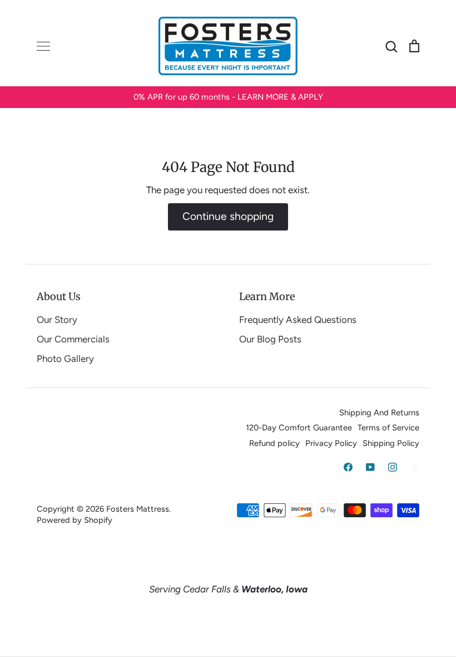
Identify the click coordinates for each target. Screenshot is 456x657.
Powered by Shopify (74, 520)
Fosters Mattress (137, 509)
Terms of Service (388, 428)
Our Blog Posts (270, 339)
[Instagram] (392, 467)
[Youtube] (370, 467)
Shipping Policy (391, 443)
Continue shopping (228, 216)
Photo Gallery (65, 358)
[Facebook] (348, 467)
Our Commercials (73, 339)
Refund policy (274, 443)
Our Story (57, 319)
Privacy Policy (331, 443)
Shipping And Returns (379, 413)
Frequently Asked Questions (297, 319)
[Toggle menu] (43, 46)
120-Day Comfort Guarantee (299, 428)
